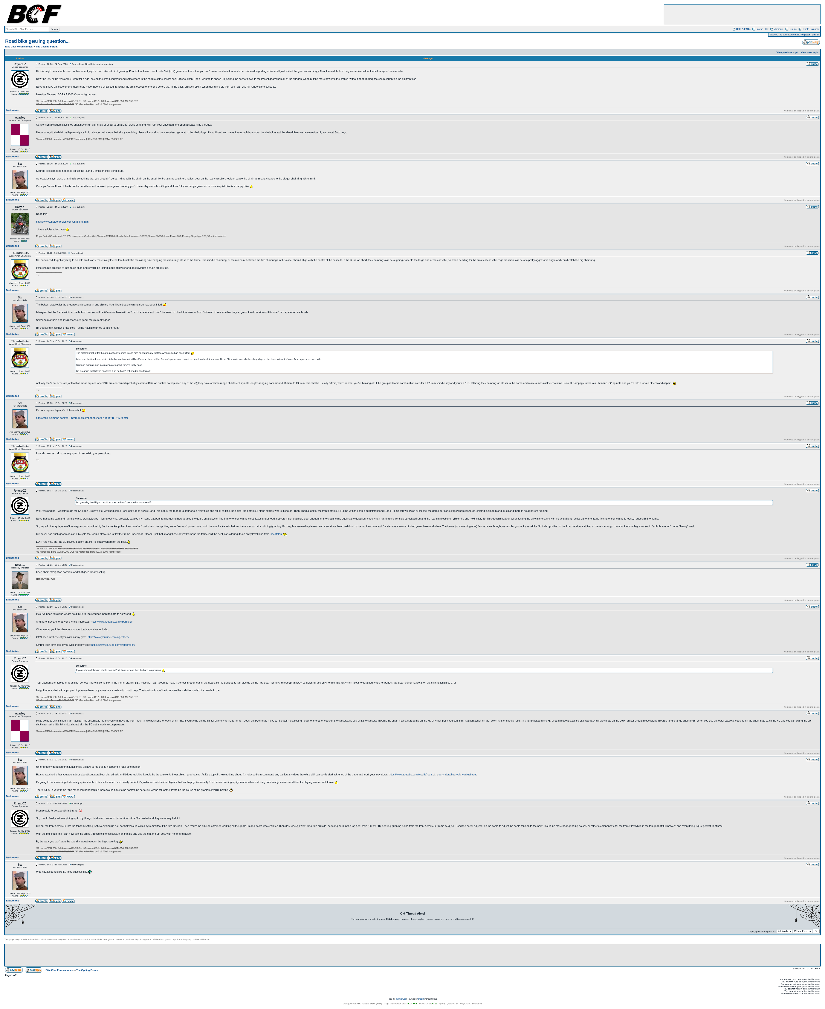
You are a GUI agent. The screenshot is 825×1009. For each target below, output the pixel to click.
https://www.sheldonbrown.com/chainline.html (62, 221)
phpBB (421, 999)
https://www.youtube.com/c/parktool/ (111, 621)
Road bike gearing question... (37, 41)
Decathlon (276, 534)
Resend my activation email (784, 34)
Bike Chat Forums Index (18, 46)
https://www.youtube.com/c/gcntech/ (108, 637)
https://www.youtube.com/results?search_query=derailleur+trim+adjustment (433, 774)
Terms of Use (401, 999)
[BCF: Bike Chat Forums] (34, 22)
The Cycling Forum (47, 46)
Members (779, 29)
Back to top (12, 110)
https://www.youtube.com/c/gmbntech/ (113, 644)
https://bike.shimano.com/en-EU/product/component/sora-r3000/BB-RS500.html (82, 417)
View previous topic (787, 52)
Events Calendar (810, 29)
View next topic (809, 52)
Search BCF (762, 29)
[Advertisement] (742, 14)
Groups (793, 29)
